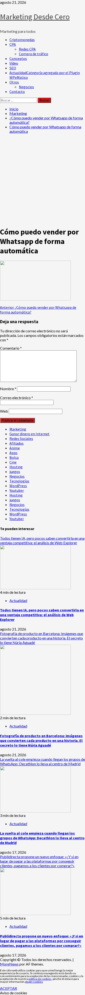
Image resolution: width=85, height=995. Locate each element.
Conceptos (18, 58)
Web (4, 411)
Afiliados (16, 443)
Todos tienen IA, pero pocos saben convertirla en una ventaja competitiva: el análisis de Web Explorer (42, 540)
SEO (12, 68)
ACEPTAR (8, 988)
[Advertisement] (42, 179)
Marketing (17, 429)
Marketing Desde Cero (35, 16)
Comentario (11, 348)
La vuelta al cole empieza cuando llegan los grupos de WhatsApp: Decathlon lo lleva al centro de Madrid (42, 761)
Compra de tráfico (33, 53)
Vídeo (13, 63)
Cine (13, 462)
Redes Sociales (21, 438)
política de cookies (39, 979)
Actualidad (18, 600)
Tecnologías (19, 481)
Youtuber (16, 490)
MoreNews (9, 964)
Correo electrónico (16, 397)
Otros (14, 82)
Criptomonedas (22, 39)
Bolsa (14, 457)
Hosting (16, 466)
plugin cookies (34, 981)
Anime (14, 448)
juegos (14, 471)
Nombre (8, 388)
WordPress (18, 485)
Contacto (17, 91)
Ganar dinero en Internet (29, 433)
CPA (12, 44)
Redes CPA (27, 49)
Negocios (26, 86)
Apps (13, 452)
